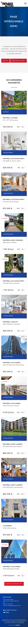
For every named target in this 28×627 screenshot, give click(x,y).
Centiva (17, 625)
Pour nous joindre (18, 60)
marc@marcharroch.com (14, 605)
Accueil (5, 60)
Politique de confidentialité (11, 621)
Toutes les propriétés (14, 583)
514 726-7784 (9, 604)
